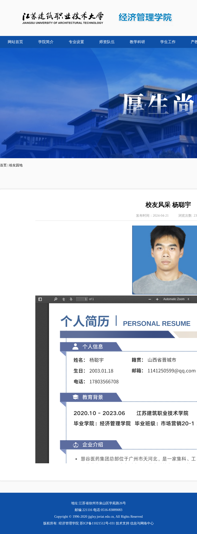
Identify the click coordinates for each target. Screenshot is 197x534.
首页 (3, 165)
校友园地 (16, 165)
